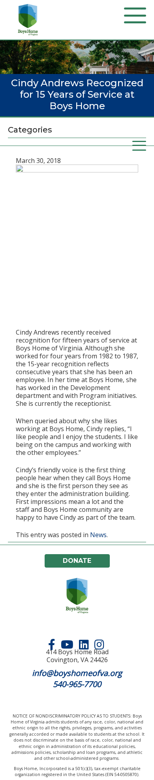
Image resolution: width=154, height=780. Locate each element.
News (98, 534)
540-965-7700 (77, 684)
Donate (77, 560)
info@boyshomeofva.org (77, 673)
